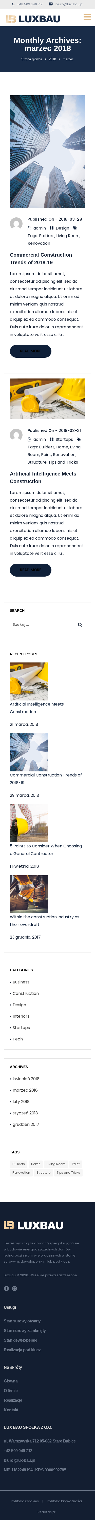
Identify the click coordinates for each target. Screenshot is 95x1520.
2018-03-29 (70, 219)
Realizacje (13, 1400)
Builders (46, 236)
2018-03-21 (70, 430)
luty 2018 (21, 1102)
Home (62, 447)
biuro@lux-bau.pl (69, 4)
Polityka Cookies (25, 1501)
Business (21, 982)
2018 (52, 59)
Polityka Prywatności (64, 1501)
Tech (18, 1039)
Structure (37, 462)
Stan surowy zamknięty (25, 1330)
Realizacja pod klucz (22, 1350)
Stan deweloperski (20, 1340)
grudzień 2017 (26, 1124)
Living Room (68, 236)
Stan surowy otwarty (22, 1321)
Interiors (21, 1016)
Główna (10, 1381)
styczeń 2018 (25, 1113)
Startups (64, 439)
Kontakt (11, 1410)
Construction (26, 993)
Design (62, 228)
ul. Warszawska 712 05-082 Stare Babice (40, 1441)
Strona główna (31, 59)
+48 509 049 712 (30, 4)
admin (39, 228)
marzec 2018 (25, 1090)
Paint (46, 455)
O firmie (10, 1391)
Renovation (39, 243)
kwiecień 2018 (26, 1079)
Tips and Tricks (63, 462)
